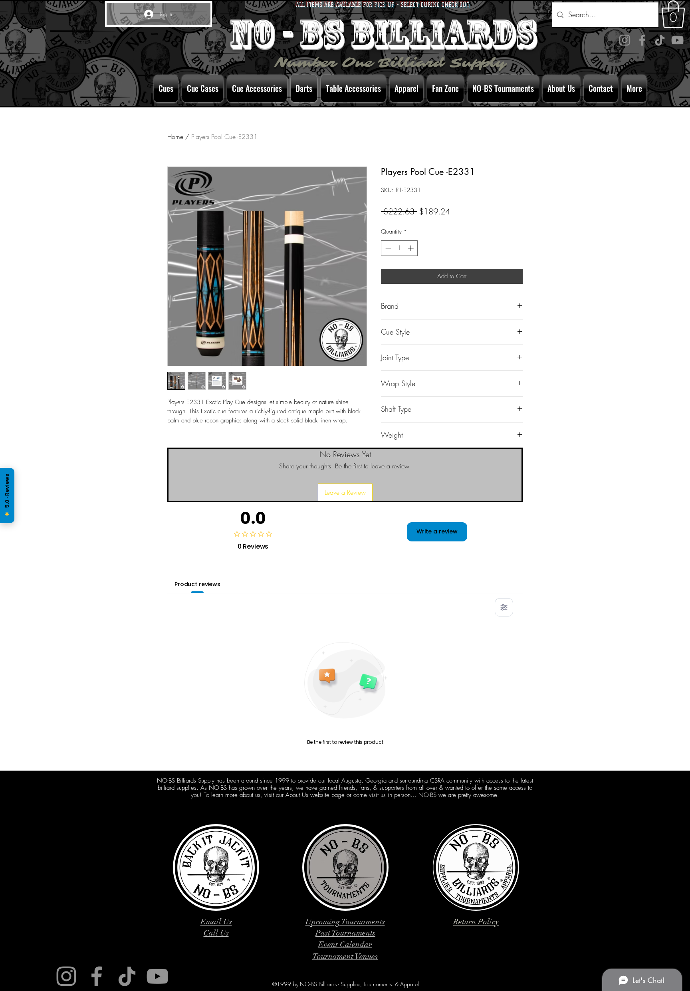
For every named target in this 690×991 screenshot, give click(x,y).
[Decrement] (387, 248)
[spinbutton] (399, 248)
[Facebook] (642, 40)
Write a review (437, 531)
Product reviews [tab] (197, 584)
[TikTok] (659, 40)
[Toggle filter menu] (504, 607)
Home (175, 136)
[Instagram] (624, 40)
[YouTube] (677, 40)
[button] (673, 14)
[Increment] (411, 248)
